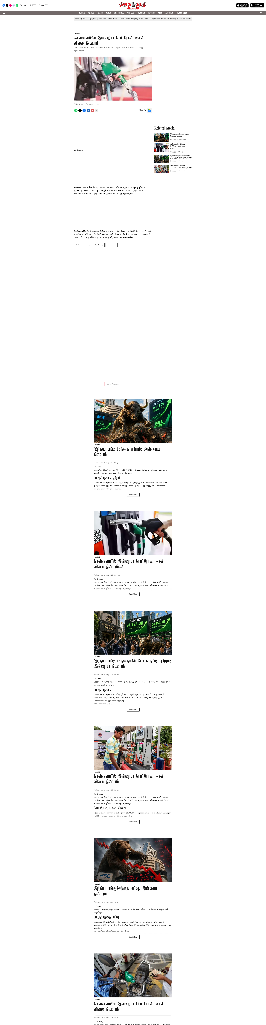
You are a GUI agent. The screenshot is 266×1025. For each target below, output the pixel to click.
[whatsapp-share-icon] (76, 112)
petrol (88, 245)
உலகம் (100, 13)
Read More (133, 495)
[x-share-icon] (80, 112)
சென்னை (79, 245)
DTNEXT (32, 5)
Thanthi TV (43, 5)
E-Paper (23, 5)
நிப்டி (126, 482)
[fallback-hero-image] (161, 137)
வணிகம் (151, 13)
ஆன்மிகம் (141, 13)
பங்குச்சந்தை (107, 682)
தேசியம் (91, 13)
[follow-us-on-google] (149, 110)
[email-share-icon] (92, 112)
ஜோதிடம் (130, 13)
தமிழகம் (82, 13)
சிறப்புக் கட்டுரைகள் (165, 13)
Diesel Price (99, 245)
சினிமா (108, 13)
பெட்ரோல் (133, 585)
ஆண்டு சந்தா (182, 13)
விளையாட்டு (119, 13)
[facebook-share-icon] (84, 112)
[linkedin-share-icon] (88, 112)
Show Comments (113, 384)
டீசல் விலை (111, 245)
